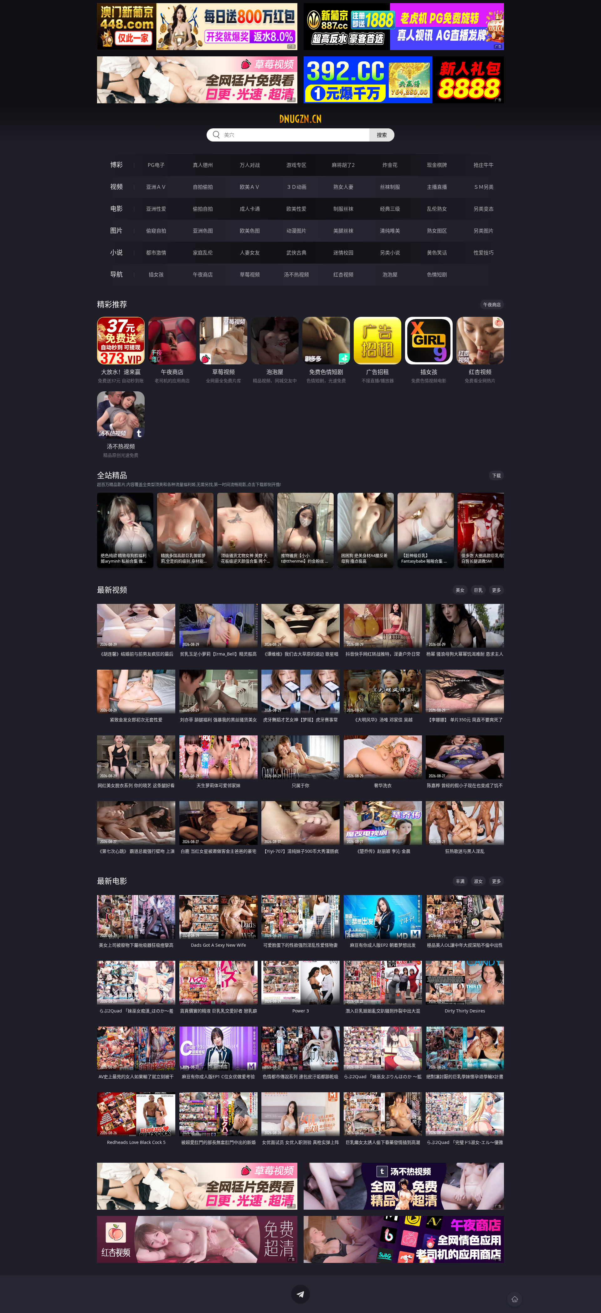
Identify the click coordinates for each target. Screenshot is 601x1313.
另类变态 (484, 208)
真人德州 (203, 165)
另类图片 (484, 230)
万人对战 (250, 165)
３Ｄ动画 (296, 186)
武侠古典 (296, 252)
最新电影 (112, 881)
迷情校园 (343, 252)
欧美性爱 (296, 208)
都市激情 (156, 252)
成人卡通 (250, 208)
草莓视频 (250, 274)
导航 (116, 274)
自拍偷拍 (203, 186)
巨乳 (478, 590)
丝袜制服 (390, 186)
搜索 (382, 134)
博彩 (116, 165)
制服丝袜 (343, 208)
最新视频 (112, 589)
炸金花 (390, 165)
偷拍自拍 (203, 208)
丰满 (460, 881)
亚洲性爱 (156, 208)
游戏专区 (296, 165)
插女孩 (156, 274)
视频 (116, 187)
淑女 (478, 881)
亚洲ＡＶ (156, 186)
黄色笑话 (437, 252)
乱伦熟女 (437, 208)
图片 (116, 230)
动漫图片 (296, 230)
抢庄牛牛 (484, 165)
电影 (116, 208)
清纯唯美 (390, 230)
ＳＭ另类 (484, 186)
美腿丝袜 (343, 230)
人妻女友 (250, 252)
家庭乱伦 (203, 252)
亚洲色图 (203, 230)
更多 (496, 590)
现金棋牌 (437, 165)
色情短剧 (437, 274)
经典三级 (390, 208)
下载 (496, 475)
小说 (116, 252)
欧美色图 (250, 230)
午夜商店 (203, 274)
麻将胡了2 (343, 165)
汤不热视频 (296, 274)
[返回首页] (514, 1299)
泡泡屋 (390, 274)
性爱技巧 (484, 252)
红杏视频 (343, 274)
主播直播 (437, 186)
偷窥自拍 (156, 230)
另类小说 (390, 252)
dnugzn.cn (300, 119)
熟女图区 (437, 230)
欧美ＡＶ (250, 186)
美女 (460, 590)
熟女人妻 (343, 186)
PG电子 (156, 165)
